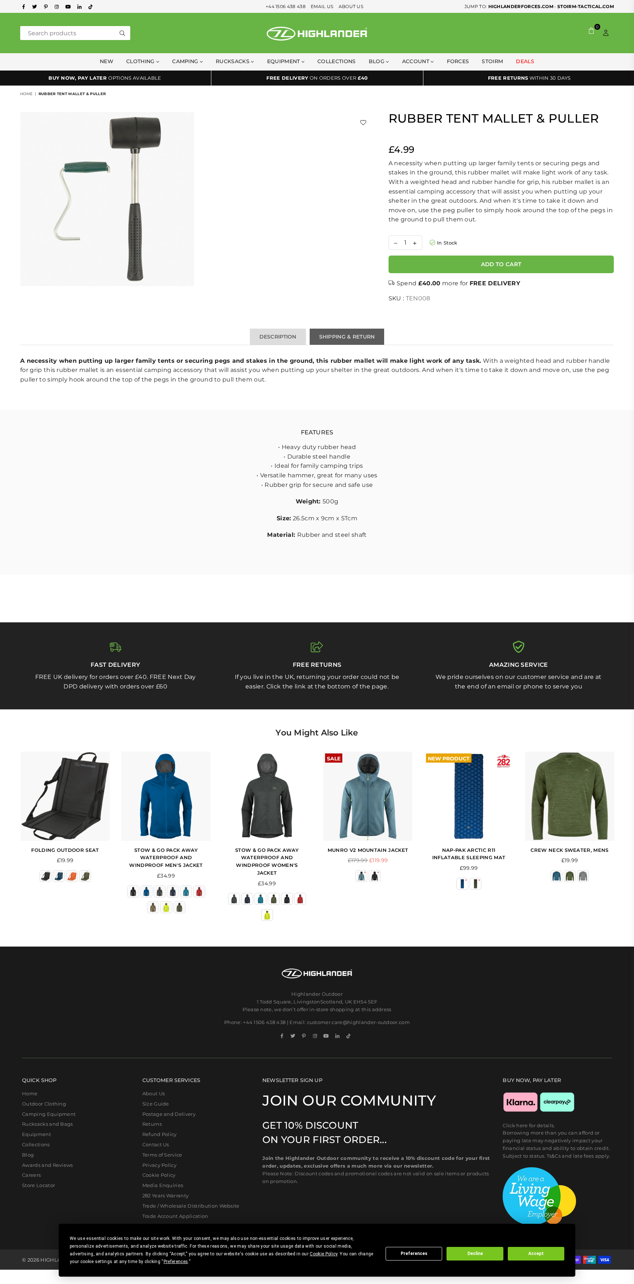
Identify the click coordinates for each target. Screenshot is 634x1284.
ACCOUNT (416, 61)
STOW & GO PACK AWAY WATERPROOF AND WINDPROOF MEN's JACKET (166, 857)
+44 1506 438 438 (286, 6)
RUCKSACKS (233, 61)
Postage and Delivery (169, 1114)
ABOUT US (351, 6)
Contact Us (155, 1144)
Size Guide (155, 1104)
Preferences (414, 1253)
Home (26, 93)
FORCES (458, 61)
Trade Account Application (175, 1216)
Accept (536, 1253)
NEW (106, 61)
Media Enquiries (162, 1185)
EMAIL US (322, 6)
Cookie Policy (159, 1175)
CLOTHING (141, 61)
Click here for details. (529, 1125)
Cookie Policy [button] (323, 1253)
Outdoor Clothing (44, 1104)
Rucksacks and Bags (47, 1124)
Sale (333, 757)
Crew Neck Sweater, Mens (569, 850)
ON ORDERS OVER (317, 78)
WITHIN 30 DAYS (529, 78)
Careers (31, 1175)
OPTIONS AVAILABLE (104, 78)
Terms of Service (162, 1155)
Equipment (36, 1134)
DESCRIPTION (277, 336)
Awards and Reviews (47, 1165)
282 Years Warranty (165, 1195)
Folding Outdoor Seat (65, 850)
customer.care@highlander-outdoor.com (358, 1022)
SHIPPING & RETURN (347, 336)
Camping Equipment (49, 1114)
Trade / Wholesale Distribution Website (191, 1206)
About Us (153, 1093)
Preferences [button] (176, 1261)
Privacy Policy (159, 1165)
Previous (10, 839)
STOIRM (492, 61)
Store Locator (38, 1185)
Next (623, 839)
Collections (336, 61)
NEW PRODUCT (449, 757)
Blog (377, 61)
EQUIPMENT (284, 61)
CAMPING (186, 61)
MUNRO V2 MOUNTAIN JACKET (368, 850)
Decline (475, 1253)
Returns (152, 1124)
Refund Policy (159, 1134)
